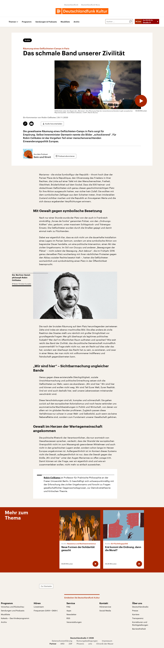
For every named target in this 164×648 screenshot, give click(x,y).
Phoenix (80, 643)
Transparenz (137, 618)
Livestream (39, 607)
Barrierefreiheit (139, 629)
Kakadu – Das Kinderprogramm (15, 618)
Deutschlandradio (140, 607)
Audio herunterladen (53, 124)
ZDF (70, 643)
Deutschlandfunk (71, 5)
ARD (62, 643)
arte (90, 643)
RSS (68, 618)
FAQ (68, 607)
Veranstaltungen (74, 622)
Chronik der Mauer (104, 643)
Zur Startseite (46, 586)
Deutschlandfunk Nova (90, 5)
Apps (69, 610)
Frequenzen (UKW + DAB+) (45, 610)
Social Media (105, 610)
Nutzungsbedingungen (87, 641)
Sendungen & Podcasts (46, 22)
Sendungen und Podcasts (12, 610)
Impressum (107, 641)
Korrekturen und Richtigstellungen (140, 623)
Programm (27, 22)
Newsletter (71, 614)
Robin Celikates (52, 478)
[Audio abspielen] (141, 101)
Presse (135, 610)
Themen (12, 22)
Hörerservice (105, 607)
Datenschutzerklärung (62, 641)
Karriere (135, 614)
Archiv (76, 22)
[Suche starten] (130, 21)
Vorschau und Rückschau (12, 607)
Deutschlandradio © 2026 (82, 638)
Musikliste (65, 22)
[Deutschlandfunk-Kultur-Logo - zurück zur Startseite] (82, 11)
